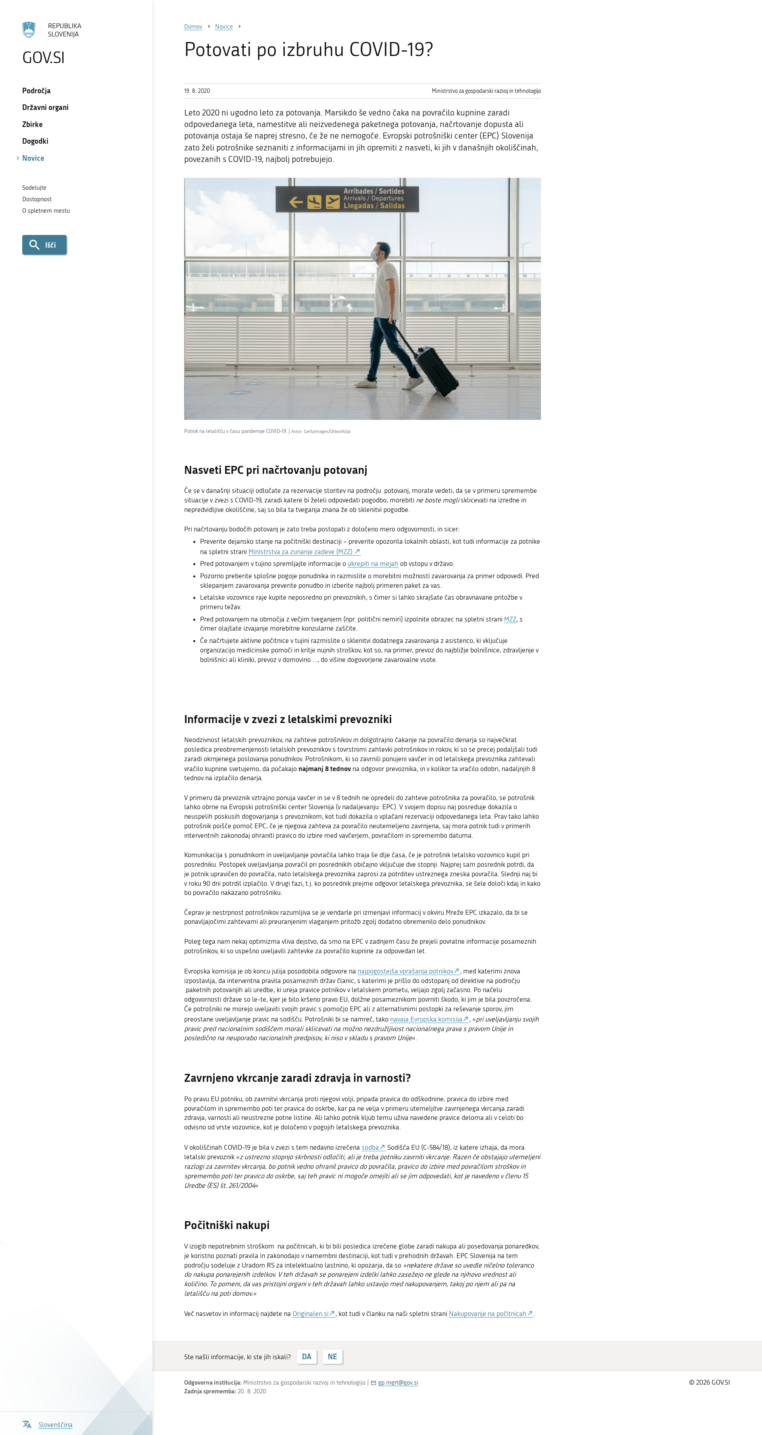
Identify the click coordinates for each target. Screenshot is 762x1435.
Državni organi (45, 107)
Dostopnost (37, 199)
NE (332, 1356)
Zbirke (32, 124)
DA (306, 1356)
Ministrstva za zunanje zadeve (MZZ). (301, 552)
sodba (370, 1147)
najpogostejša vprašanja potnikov (405, 971)
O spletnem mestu (46, 210)
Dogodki (35, 141)
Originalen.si (310, 1314)
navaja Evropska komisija (426, 1019)
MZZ (510, 619)
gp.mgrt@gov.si (398, 1382)
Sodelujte (34, 187)
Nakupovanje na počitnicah (488, 1314)
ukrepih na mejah (373, 563)
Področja (36, 90)
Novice (33, 158)
